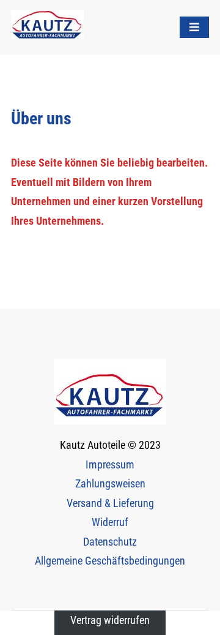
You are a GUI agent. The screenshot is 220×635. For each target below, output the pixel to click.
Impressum (110, 464)
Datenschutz (110, 541)
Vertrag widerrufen (110, 620)
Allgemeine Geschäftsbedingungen (110, 560)
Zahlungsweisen (110, 483)
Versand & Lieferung (110, 503)
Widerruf (110, 522)
